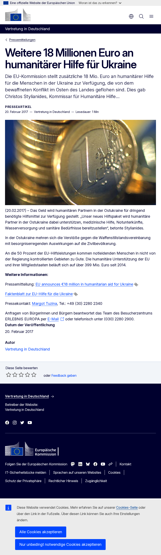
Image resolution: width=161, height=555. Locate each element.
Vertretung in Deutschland (27, 349)
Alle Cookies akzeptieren (40, 532)
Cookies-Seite (127, 507)
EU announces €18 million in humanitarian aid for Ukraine (84, 284)
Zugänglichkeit (96, 481)
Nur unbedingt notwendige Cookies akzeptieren (60, 544)
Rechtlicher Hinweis (63, 481)
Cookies (114, 472)
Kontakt (125, 464)
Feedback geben (64, 375)
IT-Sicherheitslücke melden (25, 472)
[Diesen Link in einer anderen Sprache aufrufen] (136, 284)
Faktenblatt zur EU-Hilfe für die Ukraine (39, 294)
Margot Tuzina (44, 303)
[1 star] (8, 374)
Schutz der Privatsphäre (23, 481)
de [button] (131, 16)
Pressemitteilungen (22, 39)
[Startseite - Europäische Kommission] (18, 14)
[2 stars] (11, 374)
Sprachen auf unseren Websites (77, 472)
